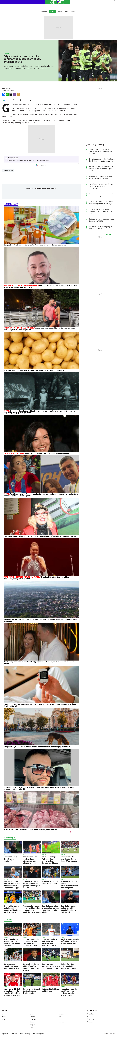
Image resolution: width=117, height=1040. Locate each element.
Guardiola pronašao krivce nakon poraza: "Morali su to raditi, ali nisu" (50, 909)
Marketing (14, 1033)
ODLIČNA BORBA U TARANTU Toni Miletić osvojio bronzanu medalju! (101, 203)
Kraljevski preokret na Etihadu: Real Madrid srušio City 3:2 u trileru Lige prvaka (12, 909)
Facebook (91, 1014)
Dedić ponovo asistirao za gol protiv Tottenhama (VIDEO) (51, 966)
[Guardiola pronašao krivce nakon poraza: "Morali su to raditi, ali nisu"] (51, 896)
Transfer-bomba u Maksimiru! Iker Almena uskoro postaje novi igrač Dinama (49, 942)
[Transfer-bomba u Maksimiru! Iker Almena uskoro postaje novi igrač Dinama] (51, 929)
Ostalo (73, 11)
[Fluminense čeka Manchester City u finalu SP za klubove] (70, 847)
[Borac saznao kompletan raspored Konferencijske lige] (13, 954)
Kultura (32, 1027)
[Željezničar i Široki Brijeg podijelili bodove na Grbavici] (70, 954)
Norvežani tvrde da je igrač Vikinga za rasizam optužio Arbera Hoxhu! (70, 992)
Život (59, 1016)
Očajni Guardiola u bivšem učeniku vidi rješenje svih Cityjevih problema (31, 884)
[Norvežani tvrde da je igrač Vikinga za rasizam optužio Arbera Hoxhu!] (70, 979)
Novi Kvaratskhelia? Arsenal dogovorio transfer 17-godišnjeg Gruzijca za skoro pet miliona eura (12, 992)
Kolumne (61, 1022)
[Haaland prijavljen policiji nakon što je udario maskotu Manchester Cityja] (13, 872)
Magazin (32, 1024)
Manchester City (8, 170)
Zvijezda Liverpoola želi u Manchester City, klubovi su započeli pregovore (31, 942)
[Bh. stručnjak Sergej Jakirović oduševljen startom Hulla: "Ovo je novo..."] (32, 954)
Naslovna (44, 11)
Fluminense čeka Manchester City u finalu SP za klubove (69, 859)
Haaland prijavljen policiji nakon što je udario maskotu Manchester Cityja (12, 884)
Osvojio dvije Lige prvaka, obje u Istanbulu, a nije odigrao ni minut (30, 860)
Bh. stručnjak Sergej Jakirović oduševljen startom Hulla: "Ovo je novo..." (31, 967)
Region (4, 1019)
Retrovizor (61, 1014)
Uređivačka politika (39, 1033)
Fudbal (52, 11)
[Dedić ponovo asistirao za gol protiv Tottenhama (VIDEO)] (51, 954)
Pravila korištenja (25, 1033)
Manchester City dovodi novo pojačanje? (10, 859)
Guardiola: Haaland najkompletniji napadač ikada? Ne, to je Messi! (69, 909)
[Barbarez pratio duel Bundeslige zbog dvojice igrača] (32, 979)
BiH (3, 1014)
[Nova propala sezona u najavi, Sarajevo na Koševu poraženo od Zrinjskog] (13, 929)
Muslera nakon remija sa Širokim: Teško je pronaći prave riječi (70, 941)
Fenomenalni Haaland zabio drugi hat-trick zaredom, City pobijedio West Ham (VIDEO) (31, 909)
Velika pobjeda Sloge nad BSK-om (50, 990)
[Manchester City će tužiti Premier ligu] (51, 872)
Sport (31, 1014)
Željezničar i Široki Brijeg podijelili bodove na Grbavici (68, 966)
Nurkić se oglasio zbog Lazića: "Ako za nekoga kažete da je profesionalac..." (101, 186)
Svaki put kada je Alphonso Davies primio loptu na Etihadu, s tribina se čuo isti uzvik (50, 860)
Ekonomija (33, 1019)
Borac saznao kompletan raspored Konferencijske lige (12, 966)
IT (59, 1019)
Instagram (91, 1019)
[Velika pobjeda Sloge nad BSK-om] (51, 979)
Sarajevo (32, 1022)
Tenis (66, 11)
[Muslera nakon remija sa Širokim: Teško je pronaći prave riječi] (70, 929)
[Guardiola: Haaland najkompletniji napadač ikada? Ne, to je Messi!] (70, 896)
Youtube (90, 1022)
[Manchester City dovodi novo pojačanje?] (13, 847)
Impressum (5, 1033)
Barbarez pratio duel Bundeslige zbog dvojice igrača (31, 991)
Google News (42, 165)
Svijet (3, 1022)
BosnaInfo (9, 88)
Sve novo (109, 234)
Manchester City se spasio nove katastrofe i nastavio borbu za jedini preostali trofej (69, 884)
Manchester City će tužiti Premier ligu (50, 882)
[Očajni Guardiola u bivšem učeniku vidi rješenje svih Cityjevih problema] (32, 872)
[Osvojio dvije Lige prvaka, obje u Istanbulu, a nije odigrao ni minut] (32, 847)
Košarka (59, 11)
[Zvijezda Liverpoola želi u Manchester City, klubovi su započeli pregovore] (32, 929)
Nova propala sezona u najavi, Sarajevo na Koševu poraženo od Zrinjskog (12, 942)
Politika (4, 1016)
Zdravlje (32, 1016)
